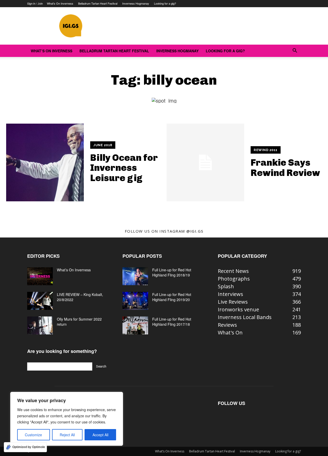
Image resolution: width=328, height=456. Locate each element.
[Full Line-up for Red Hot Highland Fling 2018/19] (135, 276)
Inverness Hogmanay (135, 3)
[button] (295, 50)
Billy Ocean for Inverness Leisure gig (124, 167)
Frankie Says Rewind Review (285, 167)
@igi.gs (194, 231)
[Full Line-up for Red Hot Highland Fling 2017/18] (135, 325)
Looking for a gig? (165, 3)
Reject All (67, 434)
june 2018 (102, 145)
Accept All (100, 434)
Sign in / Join (35, 3)
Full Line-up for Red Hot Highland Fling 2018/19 (171, 272)
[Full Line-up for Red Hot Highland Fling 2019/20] (135, 301)
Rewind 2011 (266, 150)
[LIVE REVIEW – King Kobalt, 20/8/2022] (40, 301)
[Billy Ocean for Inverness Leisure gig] (45, 162)
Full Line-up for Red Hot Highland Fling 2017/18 (171, 321)
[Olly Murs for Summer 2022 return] (40, 325)
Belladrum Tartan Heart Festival (97, 3)
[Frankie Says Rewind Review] (205, 162)
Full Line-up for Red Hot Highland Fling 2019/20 (171, 297)
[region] (66, 419)
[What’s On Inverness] (40, 276)
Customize (33, 434)
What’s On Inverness (60, 3)
